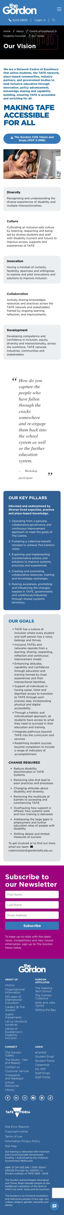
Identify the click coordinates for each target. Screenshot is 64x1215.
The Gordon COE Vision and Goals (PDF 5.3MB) (34, 139)
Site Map (11, 1146)
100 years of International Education (13, 1000)
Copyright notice (16, 1131)
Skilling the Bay (45, 1010)
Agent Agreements (13, 1016)
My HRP (40, 1069)
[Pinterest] (41, 1097)
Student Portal (44, 1060)
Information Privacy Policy (22, 1141)
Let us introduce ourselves (16, 1023)
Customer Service (17, 1071)
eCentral (40, 1052)
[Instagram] (24, 1097)
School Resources (12, 1084)
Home (6, 31)
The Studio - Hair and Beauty (16, 1061)
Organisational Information (15, 991)
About (20, 31)
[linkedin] (16, 1097)
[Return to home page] (20, 13)
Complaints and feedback (14, 1077)
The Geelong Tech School (43, 989)
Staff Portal (42, 1077)
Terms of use (13, 1136)
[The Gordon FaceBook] (7, 1097)
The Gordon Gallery (13, 1054)
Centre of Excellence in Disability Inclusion (13, 1033)
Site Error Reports (17, 1126)
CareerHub (42, 1064)
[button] (54, 20)
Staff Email (42, 1073)
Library (10, 1089)
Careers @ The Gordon (15, 1008)
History (10, 985)
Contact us (12, 1067)
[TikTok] (50, 1097)
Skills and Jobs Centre (45, 1004)
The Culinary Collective (43, 997)
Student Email (44, 1056)
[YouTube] (33, 1097)
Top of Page (22, 1206)
